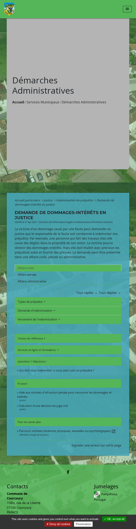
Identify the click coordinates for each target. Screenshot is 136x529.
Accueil (18, 102)
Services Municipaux (43, 102)
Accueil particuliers (28, 200)
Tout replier (87, 293)
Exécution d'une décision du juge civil (44, 406)
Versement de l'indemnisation (38, 319)
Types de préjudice (30, 302)
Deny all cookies (59, 524)
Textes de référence (30, 338)
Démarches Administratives (84, 102)
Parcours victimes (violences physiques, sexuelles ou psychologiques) (67, 431)
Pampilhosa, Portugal (106, 496)
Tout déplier (110, 293)
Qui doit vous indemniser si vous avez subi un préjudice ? (56, 370)
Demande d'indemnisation (35, 310)
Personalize (83, 524)
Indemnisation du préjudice (75, 200)
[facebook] (68, 472)
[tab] (68, 268)
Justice (48, 200)
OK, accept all (115, 519)
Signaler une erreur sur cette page (96, 445)
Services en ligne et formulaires (37, 350)
